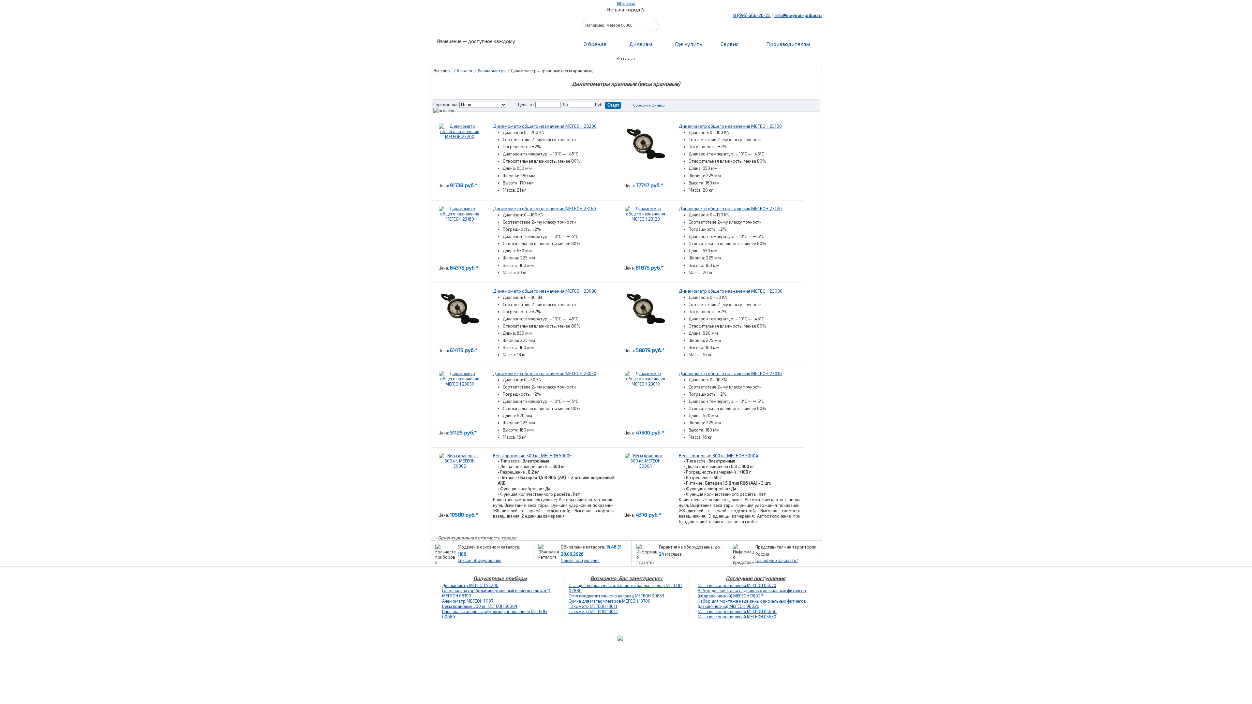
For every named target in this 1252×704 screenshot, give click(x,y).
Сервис (729, 44)
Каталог (465, 70)
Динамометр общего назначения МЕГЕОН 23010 (730, 373)
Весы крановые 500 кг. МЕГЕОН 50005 (532, 455)
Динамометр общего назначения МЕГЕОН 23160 (544, 208)
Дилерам (640, 44)
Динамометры (491, 70)
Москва (626, 3)
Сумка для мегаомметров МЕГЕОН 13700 (609, 601)
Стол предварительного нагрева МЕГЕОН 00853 (616, 595)
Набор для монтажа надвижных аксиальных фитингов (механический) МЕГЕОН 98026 (752, 603)
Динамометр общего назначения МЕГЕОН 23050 (544, 373)
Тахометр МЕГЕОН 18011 (593, 606)
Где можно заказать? (776, 560)
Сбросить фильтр (649, 105)
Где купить (688, 44)
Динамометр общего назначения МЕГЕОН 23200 (545, 126)
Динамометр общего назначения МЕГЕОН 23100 (730, 126)
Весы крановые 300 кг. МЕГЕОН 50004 (718, 455)
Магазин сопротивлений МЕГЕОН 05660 (737, 611)
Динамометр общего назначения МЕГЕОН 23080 (545, 291)
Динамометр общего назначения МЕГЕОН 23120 (730, 208)
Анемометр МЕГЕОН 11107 (467, 601)
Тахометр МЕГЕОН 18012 (593, 611)
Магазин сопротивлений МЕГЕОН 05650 (737, 616)
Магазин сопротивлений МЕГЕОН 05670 (737, 585)
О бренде (595, 44)
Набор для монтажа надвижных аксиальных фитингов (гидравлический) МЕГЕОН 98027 (752, 593)
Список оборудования (479, 560)
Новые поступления (580, 560)
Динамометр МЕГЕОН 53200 (470, 585)
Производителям (787, 44)
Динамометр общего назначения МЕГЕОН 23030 (730, 291)
